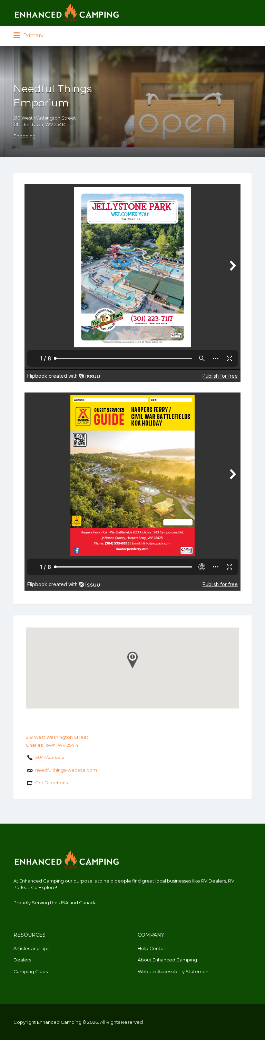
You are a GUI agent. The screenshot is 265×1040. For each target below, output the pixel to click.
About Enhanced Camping (167, 959)
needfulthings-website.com (66, 770)
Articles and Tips (31, 948)
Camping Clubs (30, 971)
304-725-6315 (49, 757)
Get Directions (51, 782)
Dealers (22, 959)
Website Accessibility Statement (174, 971)
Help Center (151, 948)
